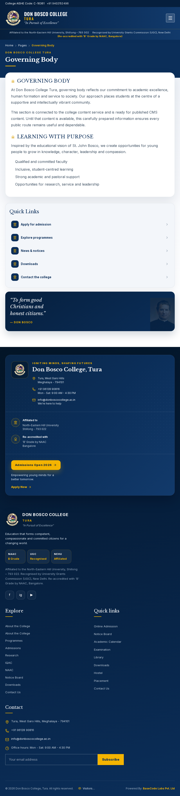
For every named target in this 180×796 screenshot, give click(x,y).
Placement (101, 680)
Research (11, 655)
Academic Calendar (107, 641)
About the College (17, 626)
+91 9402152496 (58, 3)
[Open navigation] (170, 18)
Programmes (14, 640)
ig (20, 595)
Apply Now (19, 487)
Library (98, 657)
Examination (102, 649)
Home (9, 45)
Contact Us (13, 692)
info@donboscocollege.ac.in (56, 399)
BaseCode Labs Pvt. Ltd (159, 788)
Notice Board (14, 677)
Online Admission (106, 626)
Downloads (13, 684)
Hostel (98, 673)
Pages (22, 45)
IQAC (8, 662)
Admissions (13, 648)
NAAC (9, 670)
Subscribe (110, 759)
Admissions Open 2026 (33, 465)
